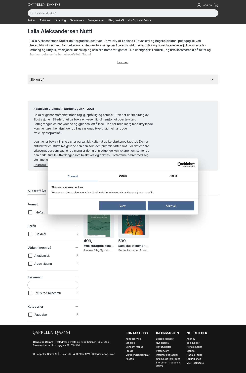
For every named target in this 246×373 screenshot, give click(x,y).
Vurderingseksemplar (137, 354)
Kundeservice (133, 338)
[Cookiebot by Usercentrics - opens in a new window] (180, 164)
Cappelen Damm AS (47, 354)
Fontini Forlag (194, 358)
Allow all (171, 205)
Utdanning (60, 20)
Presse (129, 350)
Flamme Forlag (194, 354)
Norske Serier (194, 346)
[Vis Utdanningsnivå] (74, 247)
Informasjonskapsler (167, 354)
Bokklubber (193, 342)
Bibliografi (37, 79)
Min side (130, 342)
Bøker (31, 20)
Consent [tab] (73, 176)
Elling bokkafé (116, 20)
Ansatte (130, 358)
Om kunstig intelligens (168, 358)
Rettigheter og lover (103, 354)
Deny (122, 205)
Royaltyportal (163, 346)
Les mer (122, 62)
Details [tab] (123, 175)
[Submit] (31, 13)
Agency (191, 338)
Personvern (162, 350)
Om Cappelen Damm (139, 20)
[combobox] (123, 13)
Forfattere (45, 20)
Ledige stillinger (165, 338)
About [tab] (173, 175)
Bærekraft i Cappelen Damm (168, 364)
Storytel (191, 350)
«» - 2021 (64, 108)
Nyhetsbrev (162, 342)
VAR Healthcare (195, 362)
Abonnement (77, 20)
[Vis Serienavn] (74, 277)
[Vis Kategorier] (74, 306)
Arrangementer (96, 20)
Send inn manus (134, 346)
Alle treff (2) (37, 191)
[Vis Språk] (74, 226)
